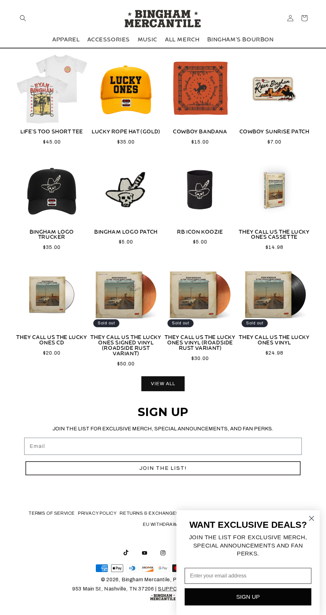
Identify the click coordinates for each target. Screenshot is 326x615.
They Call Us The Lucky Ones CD (51, 341)
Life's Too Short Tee (51, 133)
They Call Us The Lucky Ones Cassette (274, 236)
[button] (23, 18)
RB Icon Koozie (200, 233)
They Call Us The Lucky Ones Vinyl (274, 341)
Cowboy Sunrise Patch (274, 133)
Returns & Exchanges (149, 513)
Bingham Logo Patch (126, 233)
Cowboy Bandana (200, 133)
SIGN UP (248, 597)
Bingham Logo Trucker (52, 236)
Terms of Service (51, 513)
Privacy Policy (97, 513)
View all (163, 383)
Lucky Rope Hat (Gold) (126, 133)
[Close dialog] (311, 518)
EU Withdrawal (163, 524)
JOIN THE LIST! (163, 468)
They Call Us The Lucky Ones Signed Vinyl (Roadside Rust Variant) (125, 347)
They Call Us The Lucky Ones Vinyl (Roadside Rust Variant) (200, 344)
